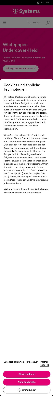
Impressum (32, 361)
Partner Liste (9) (44, 363)
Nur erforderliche (27, 382)
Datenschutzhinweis (14, 361)
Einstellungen (29, 389)
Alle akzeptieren (27, 374)
